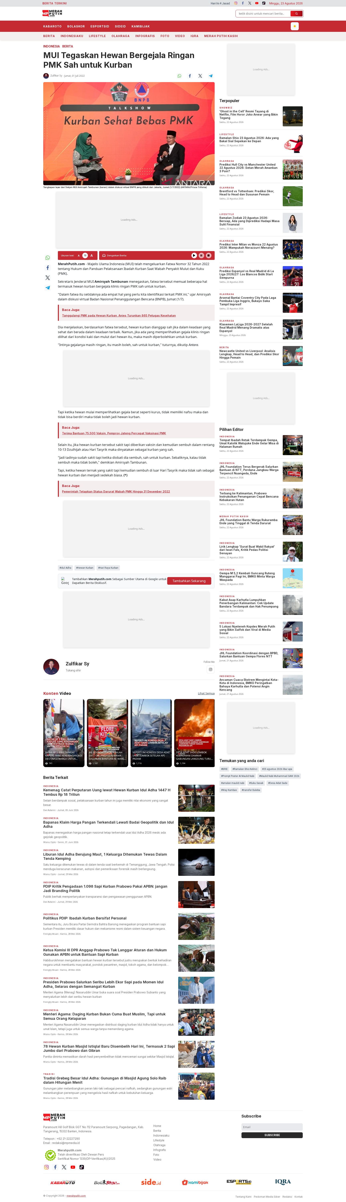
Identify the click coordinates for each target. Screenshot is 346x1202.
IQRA (195, 36)
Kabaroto (52, 26)
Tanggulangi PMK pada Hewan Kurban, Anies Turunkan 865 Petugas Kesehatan (119, 315)
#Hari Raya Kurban (108, 567)
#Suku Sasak (256, 783)
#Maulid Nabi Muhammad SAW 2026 (279, 776)
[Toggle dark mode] (295, 26)
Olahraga (121, 36)
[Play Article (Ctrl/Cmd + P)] (194, 255)
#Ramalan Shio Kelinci (244, 769)
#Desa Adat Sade (277, 783)
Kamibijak (141, 26)
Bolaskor (76, 26)
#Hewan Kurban (84, 567)
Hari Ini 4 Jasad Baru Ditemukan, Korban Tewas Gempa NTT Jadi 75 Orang (184, 3)
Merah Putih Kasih (221, 36)
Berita (49, 36)
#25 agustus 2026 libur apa (277, 769)
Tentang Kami (243, 1196)
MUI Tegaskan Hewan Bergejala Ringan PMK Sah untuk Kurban (118, 60)
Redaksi (287, 1196)
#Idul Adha (65, 567)
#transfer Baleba (251, 790)
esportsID (100, 26)
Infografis (145, 36)
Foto (165, 36)
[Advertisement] (129, 220)
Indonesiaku (72, 36)
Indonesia (51, 46)
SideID (120, 26)
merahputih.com (76, 1195)
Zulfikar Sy (56, 75)
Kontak (299, 1196)
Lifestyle (97, 36)
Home (157, 1126)
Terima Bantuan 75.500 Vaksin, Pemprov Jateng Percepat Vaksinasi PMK (114, 433)
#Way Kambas (229, 790)
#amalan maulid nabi (232, 783)
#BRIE (224, 769)
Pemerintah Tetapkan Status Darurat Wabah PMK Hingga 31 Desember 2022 (116, 491)
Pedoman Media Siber (267, 1196)
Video (180, 36)
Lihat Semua (206, 693)
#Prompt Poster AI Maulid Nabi (237, 776)
